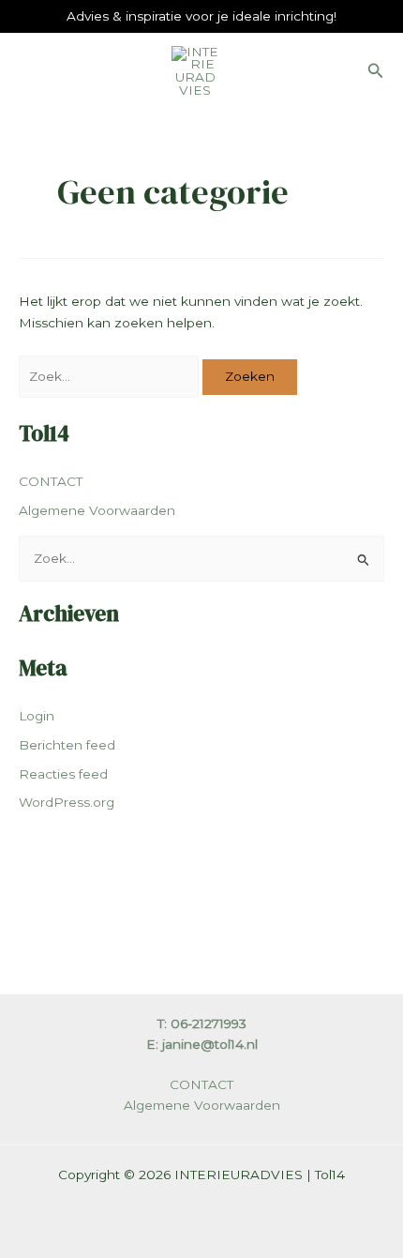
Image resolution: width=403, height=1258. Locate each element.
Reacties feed (63, 773)
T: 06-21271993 (201, 1023)
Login (36, 715)
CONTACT (50, 481)
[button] (375, 71)
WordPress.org (66, 802)
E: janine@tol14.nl (202, 1044)
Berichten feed (67, 744)
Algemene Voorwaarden (97, 510)
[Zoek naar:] (110, 376)
